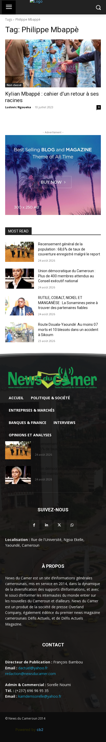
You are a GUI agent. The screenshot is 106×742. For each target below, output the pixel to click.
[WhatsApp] (72, 525)
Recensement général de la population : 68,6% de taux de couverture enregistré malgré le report (69, 249)
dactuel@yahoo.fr (33, 667)
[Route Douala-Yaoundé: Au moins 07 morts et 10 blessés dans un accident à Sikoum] (19, 332)
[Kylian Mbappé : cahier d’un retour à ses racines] (53, 63)
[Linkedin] (47, 525)
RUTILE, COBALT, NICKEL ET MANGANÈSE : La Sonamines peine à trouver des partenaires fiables (68, 303)
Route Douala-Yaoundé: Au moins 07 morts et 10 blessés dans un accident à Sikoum (68, 329)
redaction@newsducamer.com (30, 673)
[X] (59, 525)
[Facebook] (34, 525)
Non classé (14, 85)
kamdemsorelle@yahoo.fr (39, 696)
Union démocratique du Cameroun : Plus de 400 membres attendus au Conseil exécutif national (66, 276)
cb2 (40, 729)
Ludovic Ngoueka (18, 107)
